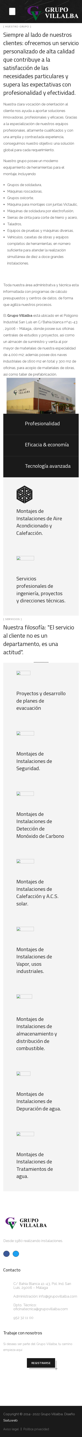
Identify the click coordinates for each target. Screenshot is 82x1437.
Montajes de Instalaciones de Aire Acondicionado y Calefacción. (39, 522)
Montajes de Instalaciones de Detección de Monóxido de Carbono (40, 825)
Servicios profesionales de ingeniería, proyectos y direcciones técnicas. (40, 589)
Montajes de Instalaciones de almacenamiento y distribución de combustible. (36, 1033)
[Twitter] (16, 1254)
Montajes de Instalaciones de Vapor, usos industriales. (34, 960)
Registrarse (41, 1363)
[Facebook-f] (6, 1254)
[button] (12, 11)
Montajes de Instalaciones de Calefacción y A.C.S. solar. (37, 892)
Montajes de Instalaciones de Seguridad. (34, 761)
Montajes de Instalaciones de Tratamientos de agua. (34, 1165)
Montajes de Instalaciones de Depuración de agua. (38, 1101)
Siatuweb (10, 1420)
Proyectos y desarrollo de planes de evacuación (41, 700)
